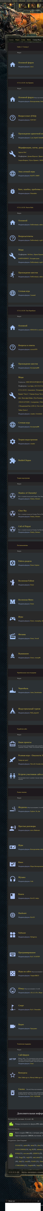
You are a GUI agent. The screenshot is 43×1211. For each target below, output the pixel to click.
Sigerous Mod (22, 152)
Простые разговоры (27, 826)
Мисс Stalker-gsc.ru (23, 1077)
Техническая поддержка (24, 1044)
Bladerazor (37, 830)
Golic (31, 881)
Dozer (32, 1063)
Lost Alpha (30, 386)
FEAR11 (33, 1161)
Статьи (23, 40)
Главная (11, 40)
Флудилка (22, 807)
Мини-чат (11, 1201)
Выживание (23, 653)
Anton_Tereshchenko (36, 692)
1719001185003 (19, 1165)
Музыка (21, 877)
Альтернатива (35, 402)
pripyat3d (36, 713)
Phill (31, 713)
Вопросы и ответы (26, 345)
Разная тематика (21, 792)
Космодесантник (35, 101)
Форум (17, 40)
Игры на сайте (24, 971)
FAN (31, 1096)
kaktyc (37, 898)
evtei (26, 1161)
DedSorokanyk (34, 224)
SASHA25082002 (20, 1149)
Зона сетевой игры (26, 171)
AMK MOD (29, 382)
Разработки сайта (22, 729)
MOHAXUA (34, 330)
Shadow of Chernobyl (27, 493)
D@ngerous (33, 937)
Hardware (22, 913)
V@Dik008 (37, 1096)
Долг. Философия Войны (25, 398)
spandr (25, 1145)
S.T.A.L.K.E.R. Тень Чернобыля (26, 310)
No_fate (38, 811)
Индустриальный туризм (29, 709)
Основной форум (26, 62)
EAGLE (17, 1145)
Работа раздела (25, 561)
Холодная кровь (34, 258)
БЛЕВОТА (36, 1153)
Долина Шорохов (33, 156)
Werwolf (32, 764)
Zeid (20, 1161)
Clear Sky (22, 510)
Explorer (37, 565)
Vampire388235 (34, 975)
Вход (31, 12)
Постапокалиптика (22, 545)
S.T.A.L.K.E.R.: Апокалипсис (26, 390)
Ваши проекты (24, 742)
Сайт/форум (23, 1055)
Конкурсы (22, 1073)
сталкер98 (37, 658)
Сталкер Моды (37, 40)
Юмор (21, 988)
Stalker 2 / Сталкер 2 (23, 47)
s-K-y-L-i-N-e (34, 992)
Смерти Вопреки (23, 160)
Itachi (32, 1145)
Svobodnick (39, 414)
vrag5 (27, 1157)
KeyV (32, 956)
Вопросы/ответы (25, 236)
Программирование (27, 952)
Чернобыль (23, 688)
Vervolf (37, 638)
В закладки (14, 0)
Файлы (29, 40)
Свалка (21, 1089)
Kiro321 (32, 898)
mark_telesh (36, 1157)
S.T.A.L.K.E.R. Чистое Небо (25, 207)
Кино (20, 862)
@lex (38, 1145)
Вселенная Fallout (26, 581)
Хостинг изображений (32, 0)
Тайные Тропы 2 (23, 410)
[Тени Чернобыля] (32, 7)
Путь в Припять (33, 160)
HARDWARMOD (23, 258)
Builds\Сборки (24, 460)
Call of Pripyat (24, 526)
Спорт (21, 1005)
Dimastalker (33, 193)
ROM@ (17, 1153)
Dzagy (20, 1157)
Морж (32, 866)
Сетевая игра (24, 291)
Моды (21, 250)
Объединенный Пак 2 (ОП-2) (27, 406)
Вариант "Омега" (23, 394)
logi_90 (31, 1149)
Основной (22, 220)
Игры (20, 617)
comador (32, 414)
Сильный (32, 295)
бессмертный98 (34, 368)
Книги (21, 894)
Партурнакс (33, 1028)
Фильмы (22, 634)
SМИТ (37, 175)
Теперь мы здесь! (23, 760)
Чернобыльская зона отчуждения (26, 673)
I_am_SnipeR (34, 138)
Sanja (37, 1165)
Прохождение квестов (28, 272)
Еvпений (38, 764)
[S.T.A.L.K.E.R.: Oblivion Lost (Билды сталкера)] (23, 7)
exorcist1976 (33, 349)
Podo (41, 1161)
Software (22, 933)
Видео (21, 1024)
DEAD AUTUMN (24, 402)
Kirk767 (32, 175)
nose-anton (26, 1153)
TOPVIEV (33, 120)
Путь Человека (38, 398)
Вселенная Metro (25, 600)
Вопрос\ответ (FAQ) (27, 116)
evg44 (41, 240)
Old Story (30, 254)
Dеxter (32, 565)
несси (31, 66)
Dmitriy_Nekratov (35, 499)
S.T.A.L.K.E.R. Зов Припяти (25, 83)
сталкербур (38, 621)
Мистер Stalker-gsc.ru (36, 1077)
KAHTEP (37, 956)
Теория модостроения (27, 439)
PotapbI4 (30, 1165)
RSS (40, 0)
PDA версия (22, 0)
